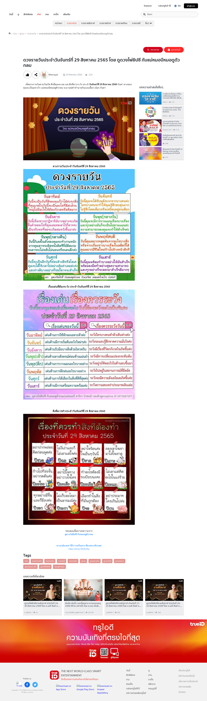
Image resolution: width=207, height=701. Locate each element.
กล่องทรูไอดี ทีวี (164, 5)
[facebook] (27, 684)
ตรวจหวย (155, 49)
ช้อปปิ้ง (129, 684)
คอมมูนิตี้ (152, 688)
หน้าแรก (58, 23)
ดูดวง (22, 33)
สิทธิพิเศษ (28, 14)
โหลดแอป (148, 5)
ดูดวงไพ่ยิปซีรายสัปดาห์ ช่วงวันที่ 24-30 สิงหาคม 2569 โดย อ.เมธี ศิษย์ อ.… (42, 604)
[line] (19, 684)
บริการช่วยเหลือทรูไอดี (136, 693)
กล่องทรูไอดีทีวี (133, 688)
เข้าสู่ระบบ (191, 5)
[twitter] (35, 684)
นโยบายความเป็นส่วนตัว (188, 681)
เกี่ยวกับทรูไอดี (184, 670)
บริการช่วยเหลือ (185, 686)
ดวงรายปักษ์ (105, 23)
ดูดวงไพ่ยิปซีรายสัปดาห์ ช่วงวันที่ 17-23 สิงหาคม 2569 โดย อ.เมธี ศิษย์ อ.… (124, 604)
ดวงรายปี (136, 23)
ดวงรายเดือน (121, 23)
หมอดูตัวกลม (59, 566)
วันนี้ (11, 14)
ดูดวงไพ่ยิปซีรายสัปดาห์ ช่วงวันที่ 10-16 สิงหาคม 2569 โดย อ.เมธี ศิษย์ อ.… (164, 604)
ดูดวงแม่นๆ (119, 561)
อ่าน (39, 14)
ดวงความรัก (37, 561)
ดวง (26, 561)
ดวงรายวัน (72, 23)
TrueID (17, 5)
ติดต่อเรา (182, 692)
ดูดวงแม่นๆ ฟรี (30, 566)
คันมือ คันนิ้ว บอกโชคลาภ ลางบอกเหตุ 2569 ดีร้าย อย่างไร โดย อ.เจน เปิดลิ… (83, 604)
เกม (47, 14)
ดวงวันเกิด (73, 561)
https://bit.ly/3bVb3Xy (79, 549)
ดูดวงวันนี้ (175, 49)
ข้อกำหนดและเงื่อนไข (187, 675)
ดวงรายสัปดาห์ (88, 23)
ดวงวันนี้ (61, 561)
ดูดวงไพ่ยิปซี (45, 566)
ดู (18, 14)
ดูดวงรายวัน (94, 561)
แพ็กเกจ (151, 684)
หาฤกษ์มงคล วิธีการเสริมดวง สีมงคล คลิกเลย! (79, 545)
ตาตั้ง (56, 14)
